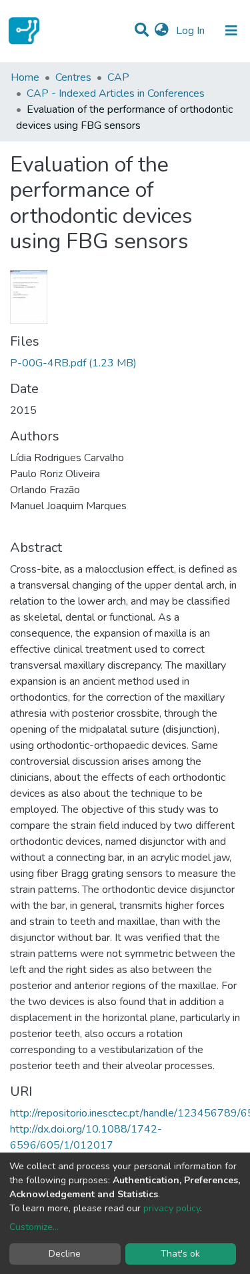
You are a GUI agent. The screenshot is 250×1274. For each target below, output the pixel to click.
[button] (161, 31)
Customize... (34, 1227)
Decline (65, 1253)
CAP (118, 77)
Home (25, 77)
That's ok (180, 1253)
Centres (73, 77)
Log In (191, 30)
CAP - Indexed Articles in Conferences (116, 93)
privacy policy (171, 1208)
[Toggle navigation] (231, 30)
